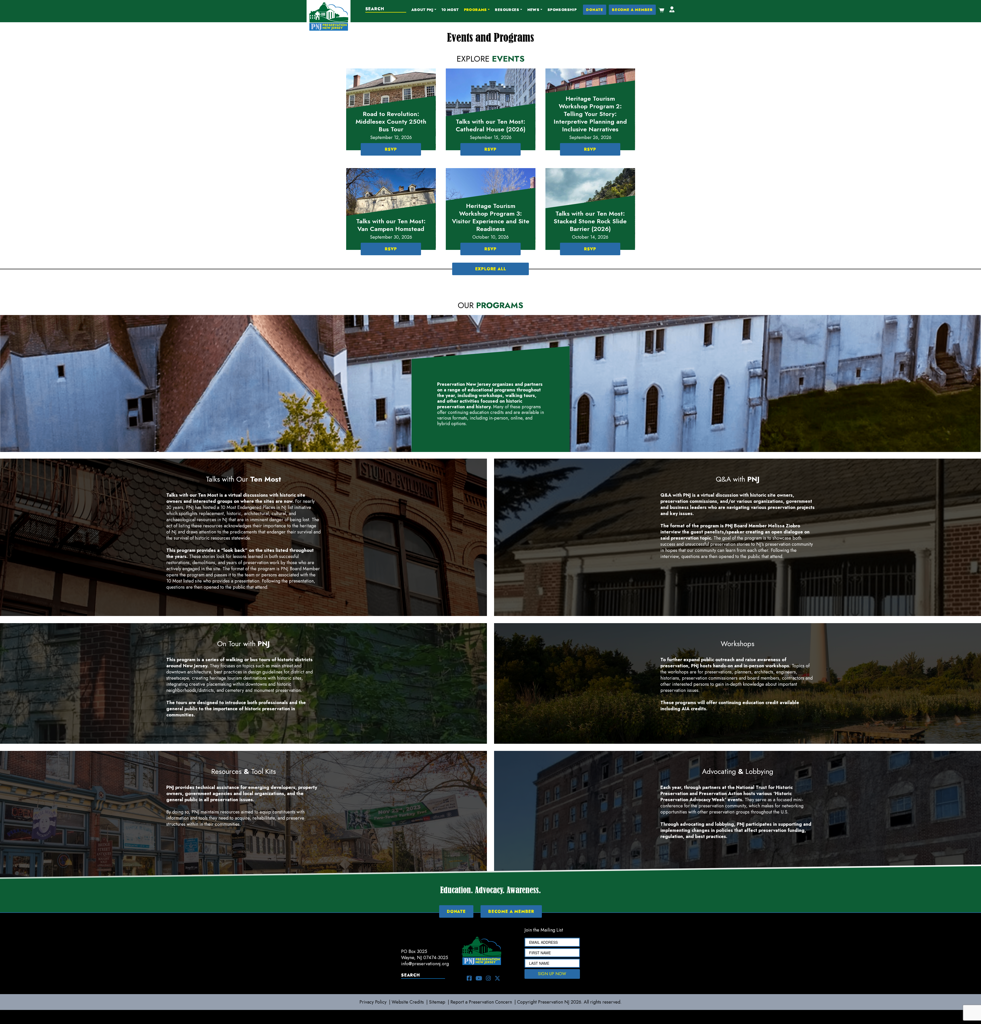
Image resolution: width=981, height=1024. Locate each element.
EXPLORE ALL (490, 269)
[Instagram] (488, 978)
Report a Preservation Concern (481, 1002)
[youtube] (479, 978)
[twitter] (497, 978)
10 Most (450, 9)
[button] (423, 10)
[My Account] (671, 9)
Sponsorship (562, 9)
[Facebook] (469, 978)
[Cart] (661, 10)
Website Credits (408, 1002)
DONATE (594, 9)
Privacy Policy (373, 1002)
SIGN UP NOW (552, 974)
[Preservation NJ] (328, 16)
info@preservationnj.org (425, 963)
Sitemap (437, 1002)
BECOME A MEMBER (632, 9)
